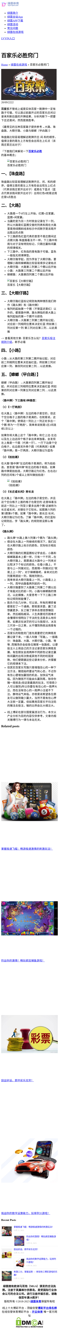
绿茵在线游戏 (15, 32)
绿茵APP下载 (15, 20)
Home (4, 64)
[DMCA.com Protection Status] (29, 1326)
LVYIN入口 (8, 38)
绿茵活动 (12, 24)
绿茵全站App (15, 16)
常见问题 (12, 28)
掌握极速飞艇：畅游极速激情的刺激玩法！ (34, 1227)
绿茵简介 (12, 12)
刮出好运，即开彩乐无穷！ (26, 1249)
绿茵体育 (35, 1301)
